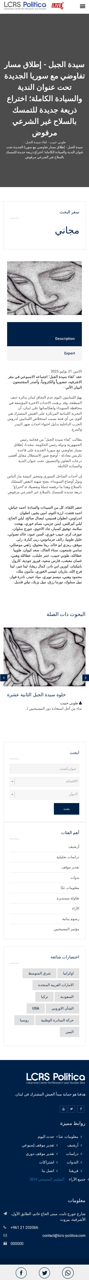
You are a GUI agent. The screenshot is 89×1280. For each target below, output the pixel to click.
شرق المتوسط (39, 973)
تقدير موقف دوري (40, 1153)
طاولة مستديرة (68, 898)
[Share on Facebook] (21, 1273)
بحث (66, 809)
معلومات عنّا (70, 888)
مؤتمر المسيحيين (66, 929)
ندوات (74, 878)
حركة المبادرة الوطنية (57, 1020)
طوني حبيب (57, 142)
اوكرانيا (68, 973)
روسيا (24, 1020)
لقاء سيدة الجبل (36, 142)
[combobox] (44, 781)
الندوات (72, 1162)
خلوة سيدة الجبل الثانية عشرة (36, 694)
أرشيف (74, 846)
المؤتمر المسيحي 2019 (47, 1179)
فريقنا (73, 1170)
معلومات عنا (68, 1136)
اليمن (70, 1032)
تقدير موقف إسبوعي (38, 1145)
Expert (69, 353)
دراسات (72, 1153)
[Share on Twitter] (44, 1273)
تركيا (44, 997)
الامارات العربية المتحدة (56, 985)
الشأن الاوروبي (63, 1008)
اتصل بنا (48, 1170)
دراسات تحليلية (67, 857)
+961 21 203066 (24, 1227)
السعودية (67, 997)
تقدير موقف (70, 867)
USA (35, 1008)
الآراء (75, 908)
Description (65, 339)
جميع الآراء (77, 1179)
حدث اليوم (46, 1136)
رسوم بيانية (70, 919)
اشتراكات (46, 1162)
